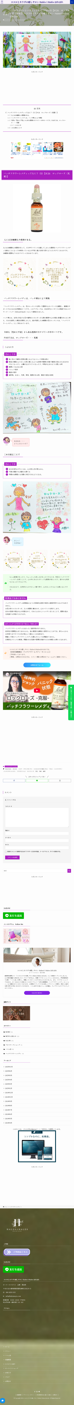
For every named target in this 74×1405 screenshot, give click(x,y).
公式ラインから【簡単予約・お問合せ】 (71, 703)
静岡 (44, 771)
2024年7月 (8, 1110)
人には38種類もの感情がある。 (20, 115)
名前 (7, 830)
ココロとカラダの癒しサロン (41, 769)
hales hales (8, 769)
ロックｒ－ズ (30, 771)
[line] (39, 1392)
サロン (51, 769)
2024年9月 (8, 1101)
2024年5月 (8, 1119)
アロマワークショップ (14, 1045)
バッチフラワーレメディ (10, 20)
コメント (8, 806)
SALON (9, 1041)
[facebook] (35, 1392)
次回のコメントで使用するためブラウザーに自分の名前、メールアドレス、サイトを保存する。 (34, 851)
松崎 (40, 771)
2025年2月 (8, 1088)
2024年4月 (8, 1123)
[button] (14, 780)
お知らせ (8, 1373)
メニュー (8, 1351)
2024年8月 (8, 1106)
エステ (20, 769)
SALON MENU (37, 993)
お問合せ (8, 1381)
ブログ (7, 1377)
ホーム (7, 1347)
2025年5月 (8, 1075)
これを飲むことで (16, 128)
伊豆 (36, 771)
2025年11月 (9, 1067)
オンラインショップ (11, 1368)
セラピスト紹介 (10, 1364)
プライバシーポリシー (29, 1395)
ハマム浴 (10, 1049)
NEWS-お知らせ (12, 1036)
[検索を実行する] (69, 871)
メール (8, 837)
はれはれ (15, 769)
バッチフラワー (58, 769)
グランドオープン (28, 769)
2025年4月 (8, 1080)
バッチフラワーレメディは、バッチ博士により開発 (26, 118)
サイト (7, 844)
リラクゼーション (21, 771)
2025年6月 (8, 1071)
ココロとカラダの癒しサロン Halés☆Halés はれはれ (37, 2)
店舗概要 (8, 1360)
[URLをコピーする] (60, 780)
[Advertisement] (37, 86)
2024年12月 (9, 1093)
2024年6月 (8, 1114)
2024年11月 (9, 1097)
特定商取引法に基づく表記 (44, 1395)
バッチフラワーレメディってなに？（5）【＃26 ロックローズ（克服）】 (33, 112)
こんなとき (17, 125)
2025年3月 (8, 1084)
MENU (9, 1032)
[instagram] (37, 1392)
